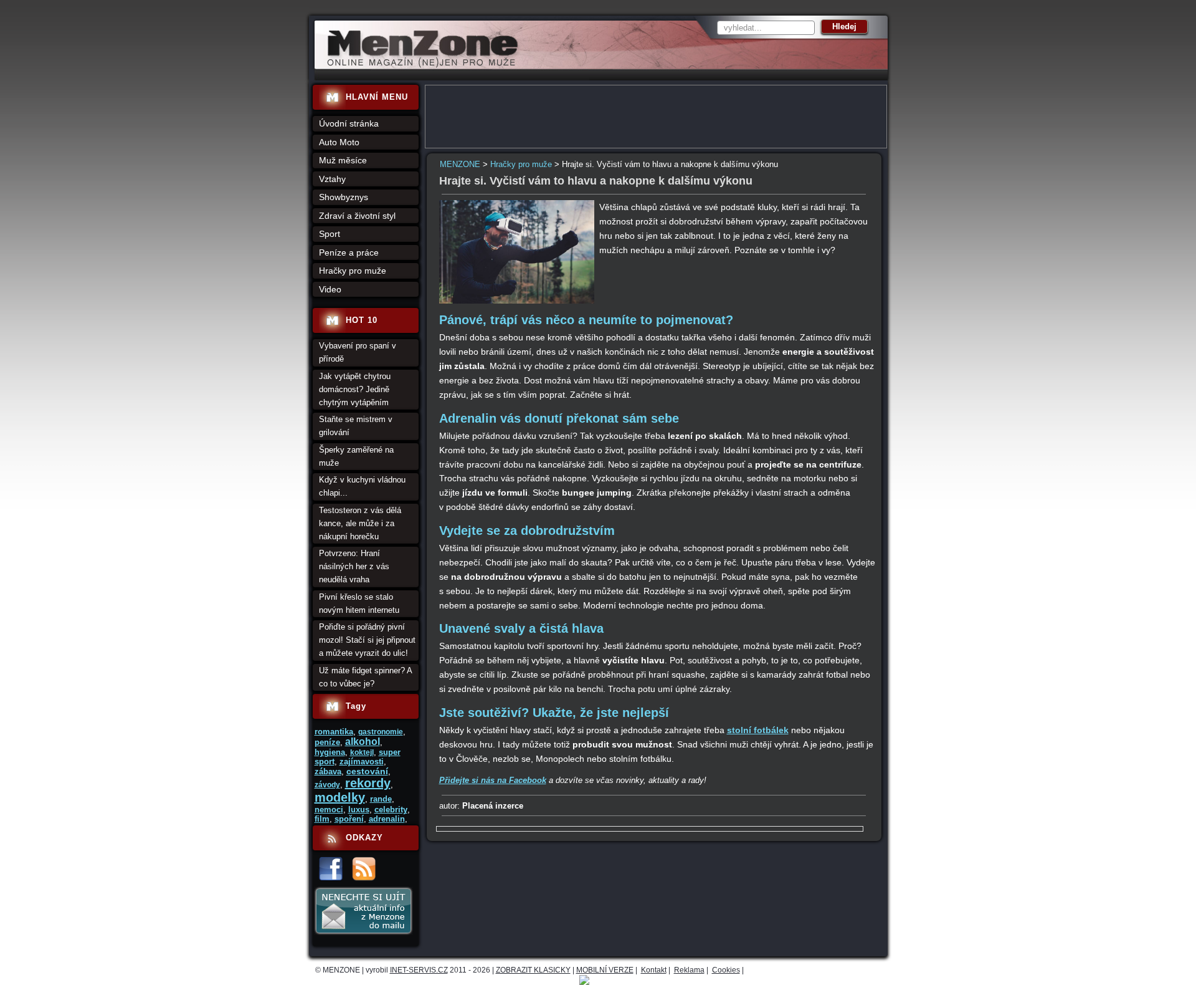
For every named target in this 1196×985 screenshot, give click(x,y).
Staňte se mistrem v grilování (355, 426)
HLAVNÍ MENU (377, 97)
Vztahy (332, 179)
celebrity (390, 809)
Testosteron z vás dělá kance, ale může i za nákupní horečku (360, 523)
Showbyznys (343, 197)
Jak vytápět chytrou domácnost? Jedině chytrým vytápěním (355, 389)
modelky (340, 797)
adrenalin (387, 819)
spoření (349, 819)
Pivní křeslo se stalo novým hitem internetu (359, 603)
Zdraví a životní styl (357, 216)
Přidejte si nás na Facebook (492, 780)
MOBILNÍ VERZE (605, 970)
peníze (327, 742)
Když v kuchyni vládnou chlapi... (362, 486)
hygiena (330, 752)
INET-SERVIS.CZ (419, 970)
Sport (329, 234)
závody (327, 785)
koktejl (362, 752)
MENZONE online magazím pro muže (418, 65)
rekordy (368, 783)
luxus (358, 809)
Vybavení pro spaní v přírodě (357, 352)
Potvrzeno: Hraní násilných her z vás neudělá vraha (354, 566)
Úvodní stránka (349, 123)
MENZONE (460, 164)
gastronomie (380, 732)
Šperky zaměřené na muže (356, 456)
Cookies (726, 970)
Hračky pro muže (521, 164)
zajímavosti (361, 761)
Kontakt (654, 970)
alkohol (362, 741)
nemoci (329, 809)
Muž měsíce (343, 160)
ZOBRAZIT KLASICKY (533, 970)
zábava (328, 771)
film (322, 819)
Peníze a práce (349, 252)
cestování (367, 771)
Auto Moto (339, 142)
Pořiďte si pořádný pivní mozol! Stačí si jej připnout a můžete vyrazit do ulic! (367, 640)
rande (381, 799)
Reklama (689, 970)
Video (330, 289)
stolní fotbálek (758, 730)
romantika (334, 731)
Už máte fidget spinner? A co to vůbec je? (365, 677)
